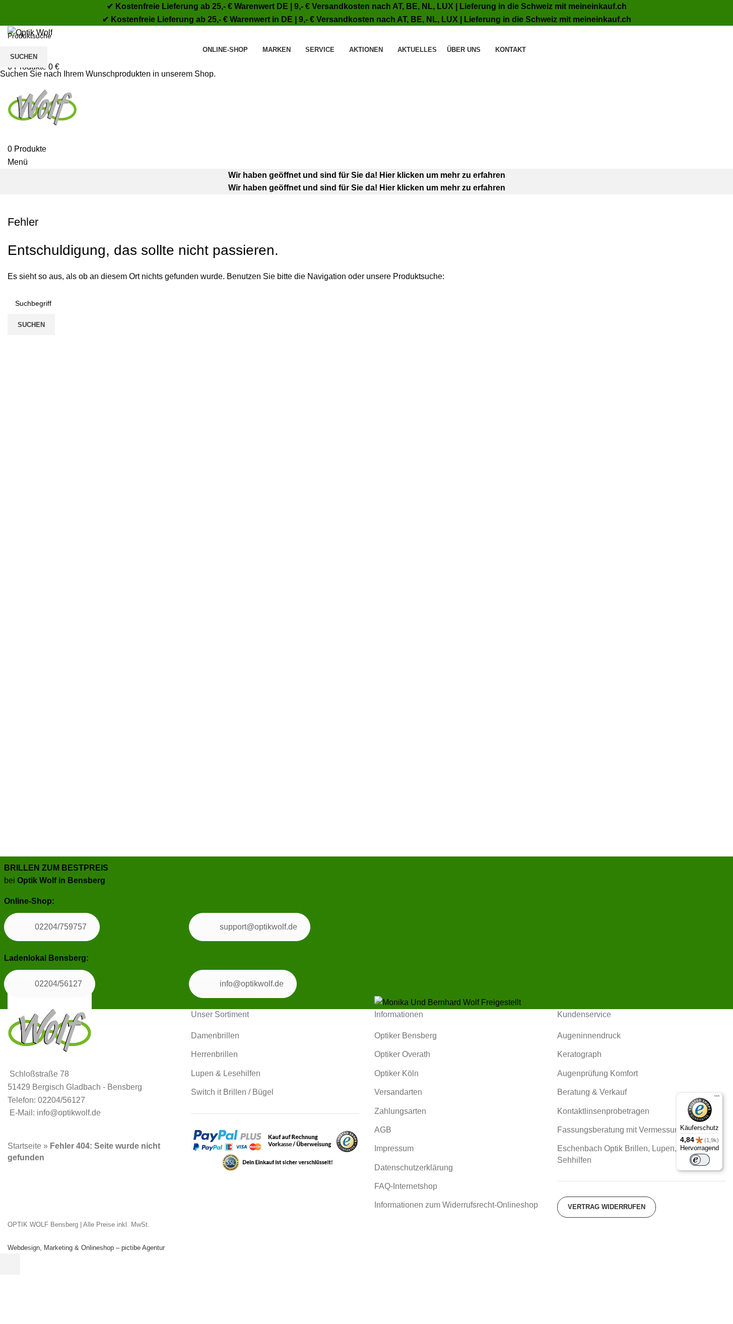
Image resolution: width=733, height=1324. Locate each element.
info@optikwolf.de (252, 983)
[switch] (700, 1160)
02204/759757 (61, 926)
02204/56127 (58, 983)
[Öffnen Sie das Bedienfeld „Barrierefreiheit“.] (10, 1264)
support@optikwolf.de (258, 926)
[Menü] (717, 1098)
